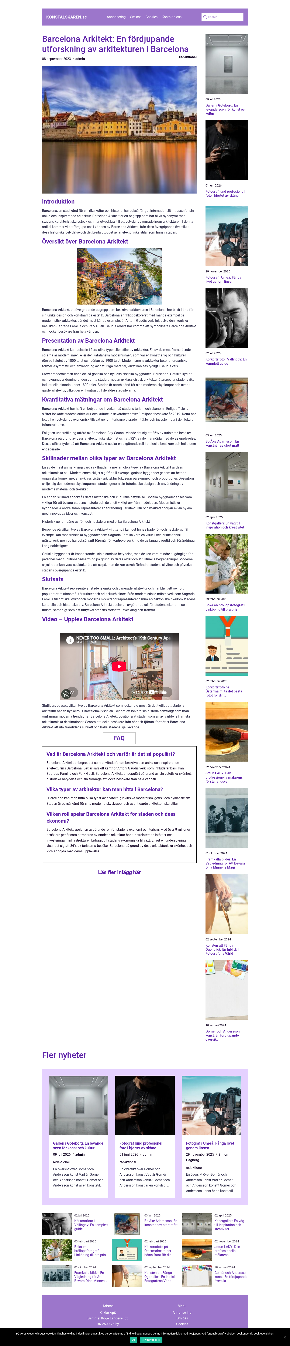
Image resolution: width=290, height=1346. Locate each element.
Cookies (152, 17)
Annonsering (116, 17)
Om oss (135, 17)
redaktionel (188, 57)
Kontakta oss (172, 17)
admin (80, 59)
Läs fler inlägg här (119, 872)
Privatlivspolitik (151, 1339)
